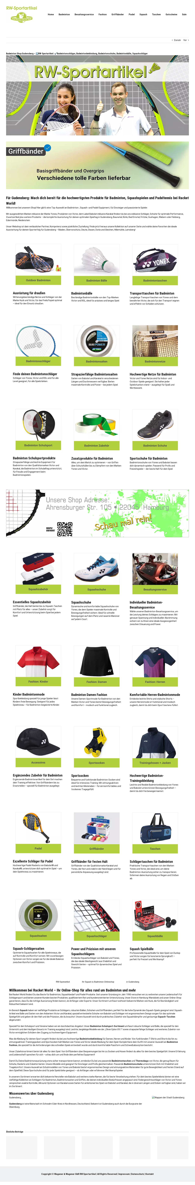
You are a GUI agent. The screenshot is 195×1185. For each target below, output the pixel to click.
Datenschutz (137, 1174)
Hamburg (143, 998)
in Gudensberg (132, 982)
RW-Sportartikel (63, 982)
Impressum (124, 1174)
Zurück (177, 40)
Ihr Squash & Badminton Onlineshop (98, 982)
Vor (185, 40)
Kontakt (149, 1174)
